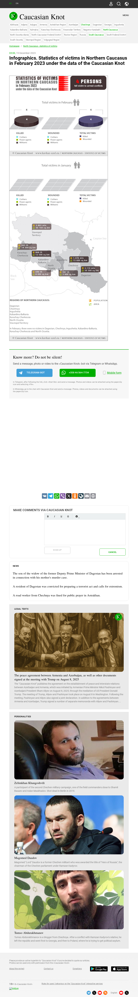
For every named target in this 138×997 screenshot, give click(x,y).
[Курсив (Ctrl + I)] (54, 516)
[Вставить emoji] (76, 516)
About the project (16, 969)
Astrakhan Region (58, 24)
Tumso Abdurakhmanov (28, 933)
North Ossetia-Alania (19, 35)
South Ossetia (16, 40)
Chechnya (85, 24)
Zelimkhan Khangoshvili (29, 783)
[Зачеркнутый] (68, 516)
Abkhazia (14, 24)
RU (10, 3)
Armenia (43, 24)
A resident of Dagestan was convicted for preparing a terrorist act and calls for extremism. (68, 586)
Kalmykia (34, 29)
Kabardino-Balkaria (18, 29)
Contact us (48, 969)
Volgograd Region (52, 40)
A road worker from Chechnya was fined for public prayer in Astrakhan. (56, 595)
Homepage (14, 46)
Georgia (107, 24)
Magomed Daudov (25, 858)
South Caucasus (96, 35)
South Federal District (116, 35)
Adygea (33, 24)
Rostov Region (70, 35)
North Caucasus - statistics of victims (40, 46)
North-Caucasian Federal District (46, 35)
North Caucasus (110, 29)
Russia (83, 35)
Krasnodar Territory (71, 29)
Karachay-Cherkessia (51, 29)
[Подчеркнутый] (61, 516)
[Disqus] (69, 450)
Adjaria (24, 24)
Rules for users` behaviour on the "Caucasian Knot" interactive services (72, 984)
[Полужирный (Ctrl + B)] (47, 516)
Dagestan (97, 24)
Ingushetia (119, 24)
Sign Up (57, 550)
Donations (77, 969)
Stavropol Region (33, 40)
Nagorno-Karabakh (91, 29)
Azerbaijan (73, 24)
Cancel (112, 552)
